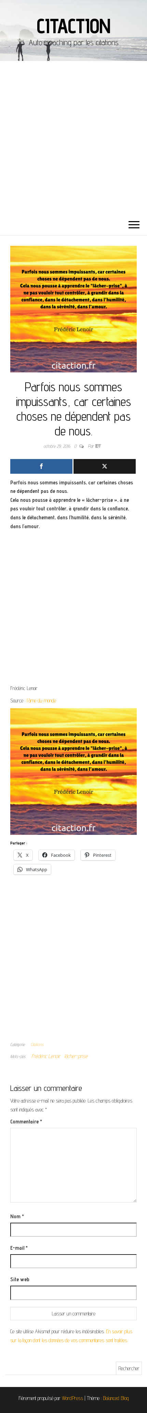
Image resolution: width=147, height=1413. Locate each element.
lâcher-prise (76, 1056)
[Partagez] (41, 466)
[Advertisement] (73, 138)
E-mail (19, 1248)
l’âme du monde (42, 700)
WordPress (72, 1398)
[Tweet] (105, 466)
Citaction (73, 25)
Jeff (98, 446)
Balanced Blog (116, 1398)
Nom (17, 1216)
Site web (19, 1279)
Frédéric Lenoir (45, 1056)
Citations (37, 1044)
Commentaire (26, 1121)
